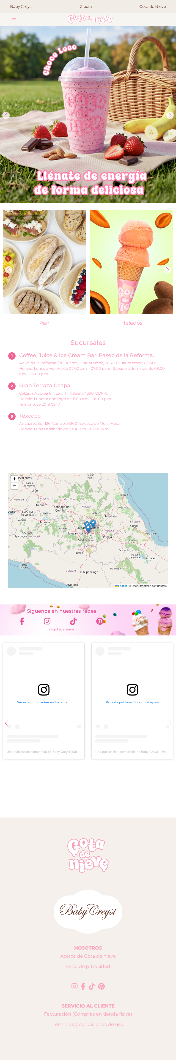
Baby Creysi (21, 6)
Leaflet (122, 586)
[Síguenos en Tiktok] (92, 986)
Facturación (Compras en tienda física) (88, 1014)
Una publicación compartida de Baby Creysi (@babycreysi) (49, 752)
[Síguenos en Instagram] (74, 986)
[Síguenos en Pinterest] (101, 986)
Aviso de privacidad (88, 966)
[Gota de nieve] (90, 19)
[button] (14, 19)
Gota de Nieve (152, 6)
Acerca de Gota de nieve (88, 956)
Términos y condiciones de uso (88, 1024)
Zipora (86, 6)
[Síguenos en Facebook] (83, 986)
